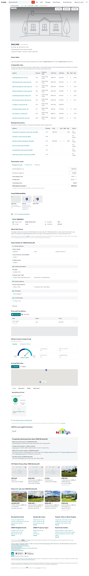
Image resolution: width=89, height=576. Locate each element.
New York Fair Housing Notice (16, 546)
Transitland (28, 540)
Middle (29, 388)
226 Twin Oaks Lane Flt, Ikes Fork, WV (21, 100)
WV (25, 5)
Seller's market (25, 357)
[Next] (77, 475)
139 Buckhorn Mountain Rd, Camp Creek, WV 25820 (25, 132)
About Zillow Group (21, 558)
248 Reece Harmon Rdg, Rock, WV (21, 118)
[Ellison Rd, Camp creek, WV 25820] (19, 471)
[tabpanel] (44, 178)
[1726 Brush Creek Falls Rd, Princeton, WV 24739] (52, 496)
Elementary (21, 388)
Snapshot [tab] (14, 344)
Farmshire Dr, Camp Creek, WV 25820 (21, 136)
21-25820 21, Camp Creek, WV (19, 104)
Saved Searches (67, 2)
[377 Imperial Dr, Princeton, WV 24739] (19, 496)
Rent (41, 2)
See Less (15, 306)
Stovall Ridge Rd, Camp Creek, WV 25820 (22, 150)
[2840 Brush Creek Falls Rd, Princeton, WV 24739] (36, 496)
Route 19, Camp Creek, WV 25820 (20, 145)
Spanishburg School (20, 454)
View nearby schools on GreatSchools (22, 420)
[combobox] (21, 2)
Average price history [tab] (25, 344)
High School (36, 388)
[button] (33, 2)
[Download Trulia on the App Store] (19, 553)
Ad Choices (72, 558)
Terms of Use (51, 558)
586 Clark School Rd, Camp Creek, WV (21, 82)
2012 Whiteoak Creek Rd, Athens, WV (21, 95)
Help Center (38, 567)
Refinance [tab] (37, 164)
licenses (48, 543)
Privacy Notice (67, 558)
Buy (37, 2)
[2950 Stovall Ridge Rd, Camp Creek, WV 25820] (36, 471)
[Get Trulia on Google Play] (29, 553)
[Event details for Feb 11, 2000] (76, 322)
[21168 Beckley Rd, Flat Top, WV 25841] (69, 471)
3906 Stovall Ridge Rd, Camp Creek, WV (22, 91)
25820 (36, 5)
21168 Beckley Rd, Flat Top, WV (20, 77)
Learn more (63, 423)
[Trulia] (12, 553)
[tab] (16, 314)
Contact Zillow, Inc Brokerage (17, 550)
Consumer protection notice (32, 548)
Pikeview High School (49, 452)
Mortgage (47, 2)
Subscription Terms (57, 558)
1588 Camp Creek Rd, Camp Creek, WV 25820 (23, 154)
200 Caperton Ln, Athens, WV (19, 113)
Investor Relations (45, 558)
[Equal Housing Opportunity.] (27, 567)
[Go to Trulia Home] (4, 2)
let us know (55, 564)
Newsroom (39, 558)
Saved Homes (56, 2)
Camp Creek (30, 5)
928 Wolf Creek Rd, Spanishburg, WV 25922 (23, 141)
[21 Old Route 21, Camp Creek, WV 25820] (52, 471)
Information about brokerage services (20, 548)
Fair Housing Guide (29, 558)
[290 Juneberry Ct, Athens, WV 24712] (69, 496)
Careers (34, 558)
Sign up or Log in (79, 2)
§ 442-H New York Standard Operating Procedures (20, 545)
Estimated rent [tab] (28, 164)
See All (14, 431)
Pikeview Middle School (67, 452)
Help (63, 558)
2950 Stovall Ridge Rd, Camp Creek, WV (22, 86)
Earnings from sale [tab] (17, 165)
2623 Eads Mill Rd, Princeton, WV (20, 109)
